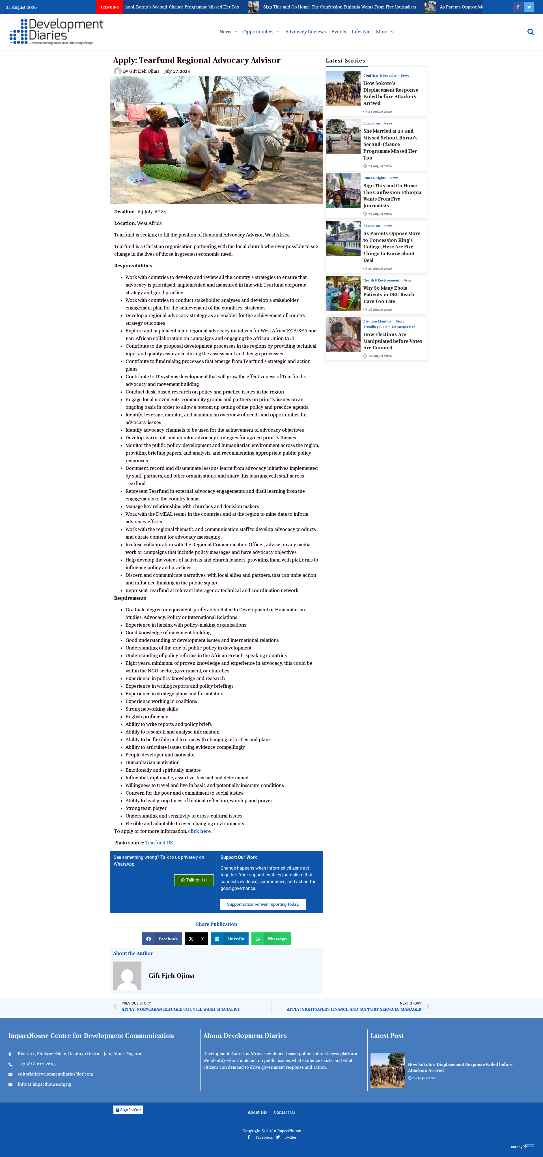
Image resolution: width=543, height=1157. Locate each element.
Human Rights (375, 178)
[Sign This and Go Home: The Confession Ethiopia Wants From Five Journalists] (343, 190)
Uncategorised (404, 326)
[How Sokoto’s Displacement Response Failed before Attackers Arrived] (343, 88)
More (382, 32)
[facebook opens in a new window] (518, 7)
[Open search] (530, 31)
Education (372, 123)
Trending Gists (375, 326)
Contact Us (284, 1112)
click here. (200, 831)
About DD (257, 1112)
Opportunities (258, 32)
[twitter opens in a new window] (529, 7)
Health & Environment (381, 280)
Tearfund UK (159, 843)
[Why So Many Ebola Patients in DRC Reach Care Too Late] (343, 293)
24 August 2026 (380, 111)
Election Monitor (377, 321)
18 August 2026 (380, 309)
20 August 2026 (380, 268)
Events (338, 32)
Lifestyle (361, 32)
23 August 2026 (380, 214)
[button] (162, 938)
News (225, 32)
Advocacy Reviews (305, 32)
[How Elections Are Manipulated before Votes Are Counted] (343, 334)
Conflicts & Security (380, 75)
